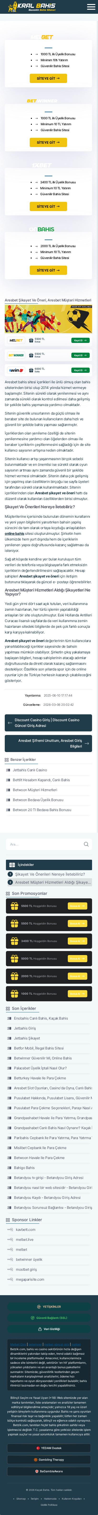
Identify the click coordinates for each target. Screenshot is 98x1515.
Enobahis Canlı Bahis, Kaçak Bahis (41, 1018)
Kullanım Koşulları (72, 1498)
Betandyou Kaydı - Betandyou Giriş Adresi (47, 1197)
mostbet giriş (26, 1269)
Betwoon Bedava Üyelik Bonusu (38, 800)
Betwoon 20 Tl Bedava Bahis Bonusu (42, 810)
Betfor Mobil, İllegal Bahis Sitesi (39, 1048)
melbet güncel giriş (56, 1344)
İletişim (35, 1498)
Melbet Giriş (18, 1344)
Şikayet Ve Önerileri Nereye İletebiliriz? (50, 874)
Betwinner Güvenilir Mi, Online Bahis (43, 1058)
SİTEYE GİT (46, 78)
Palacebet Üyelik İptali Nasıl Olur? (40, 1068)
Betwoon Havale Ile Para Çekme (39, 1157)
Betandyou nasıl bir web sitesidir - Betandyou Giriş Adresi (53, 1187)
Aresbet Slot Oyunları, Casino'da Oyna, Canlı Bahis (53, 1088)
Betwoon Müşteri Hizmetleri (35, 790)
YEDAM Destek (51, 1448)
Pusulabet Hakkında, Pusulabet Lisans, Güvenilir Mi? (53, 1098)
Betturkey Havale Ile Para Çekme (40, 1078)
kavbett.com (25, 1229)
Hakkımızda (50, 1498)
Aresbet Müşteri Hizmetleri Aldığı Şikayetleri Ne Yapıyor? (53, 882)
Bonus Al (75, 906)
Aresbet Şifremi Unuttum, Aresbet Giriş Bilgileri (50, 743)
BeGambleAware (51, 1471)
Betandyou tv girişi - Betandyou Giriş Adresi (48, 1177)
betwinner (35, 1344)
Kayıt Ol (78, 340)
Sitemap (21, 1498)
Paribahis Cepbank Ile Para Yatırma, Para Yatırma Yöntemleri (53, 1138)
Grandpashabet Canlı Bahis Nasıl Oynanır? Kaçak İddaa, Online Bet (53, 1128)
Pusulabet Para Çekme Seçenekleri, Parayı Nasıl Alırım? (53, 1108)
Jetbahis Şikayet (27, 1038)
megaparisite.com (30, 1279)
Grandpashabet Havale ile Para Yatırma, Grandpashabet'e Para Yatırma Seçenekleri (53, 1118)
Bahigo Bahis (24, 1167)
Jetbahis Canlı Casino (30, 770)
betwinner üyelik (29, 1259)
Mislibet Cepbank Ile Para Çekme (40, 1147)
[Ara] (86, 844)
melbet (21, 1249)
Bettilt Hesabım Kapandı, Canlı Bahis (41, 780)
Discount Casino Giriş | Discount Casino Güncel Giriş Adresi (47, 723)
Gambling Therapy (51, 1459)
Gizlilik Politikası (49, 1504)
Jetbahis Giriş (25, 1028)
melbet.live (24, 1239)
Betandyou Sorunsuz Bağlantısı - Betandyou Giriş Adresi (53, 1207)
